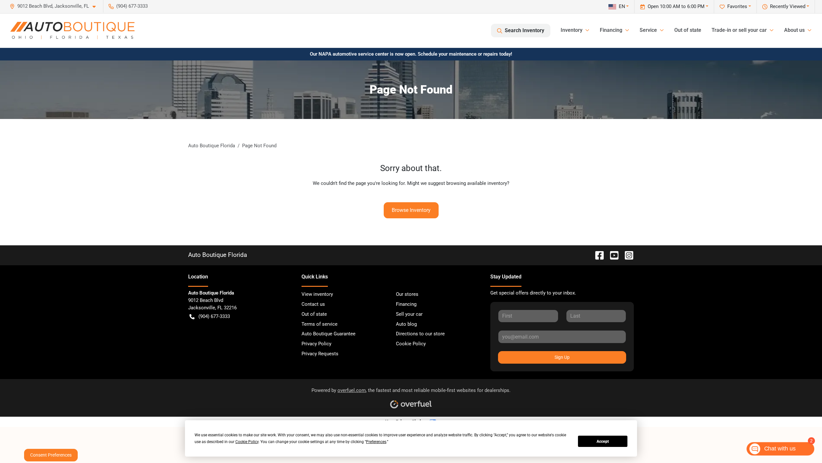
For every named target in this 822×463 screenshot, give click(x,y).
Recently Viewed (787, 6)
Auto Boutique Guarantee (328, 334)
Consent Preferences (51, 455)
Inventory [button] (571, 30)
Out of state (687, 30)
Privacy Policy (316, 344)
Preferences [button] (376, 442)
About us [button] (794, 30)
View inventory (317, 294)
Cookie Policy (411, 344)
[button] (55, 6)
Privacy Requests (320, 354)
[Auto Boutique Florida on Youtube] (611, 255)
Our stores (407, 294)
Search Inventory (524, 30)
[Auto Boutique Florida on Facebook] (597, 255)
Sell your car (409, 314)
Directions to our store (420, 334)
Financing (406, 304)
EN (622, 6)
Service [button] (648, 30)
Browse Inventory (411, 210)
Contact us (313, 304)
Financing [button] (611, 30)
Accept (603, 441)
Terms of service (319, 324)
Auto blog (406, 324)
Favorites (737, 6)
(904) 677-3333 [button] (132, 6)
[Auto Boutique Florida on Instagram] (626, 255)
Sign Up (562, 357)
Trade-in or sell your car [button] (739, 30)
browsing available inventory (476, 183)
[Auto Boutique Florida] (72, 30)
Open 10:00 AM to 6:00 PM (676, 6)
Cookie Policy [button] (246, 442)
